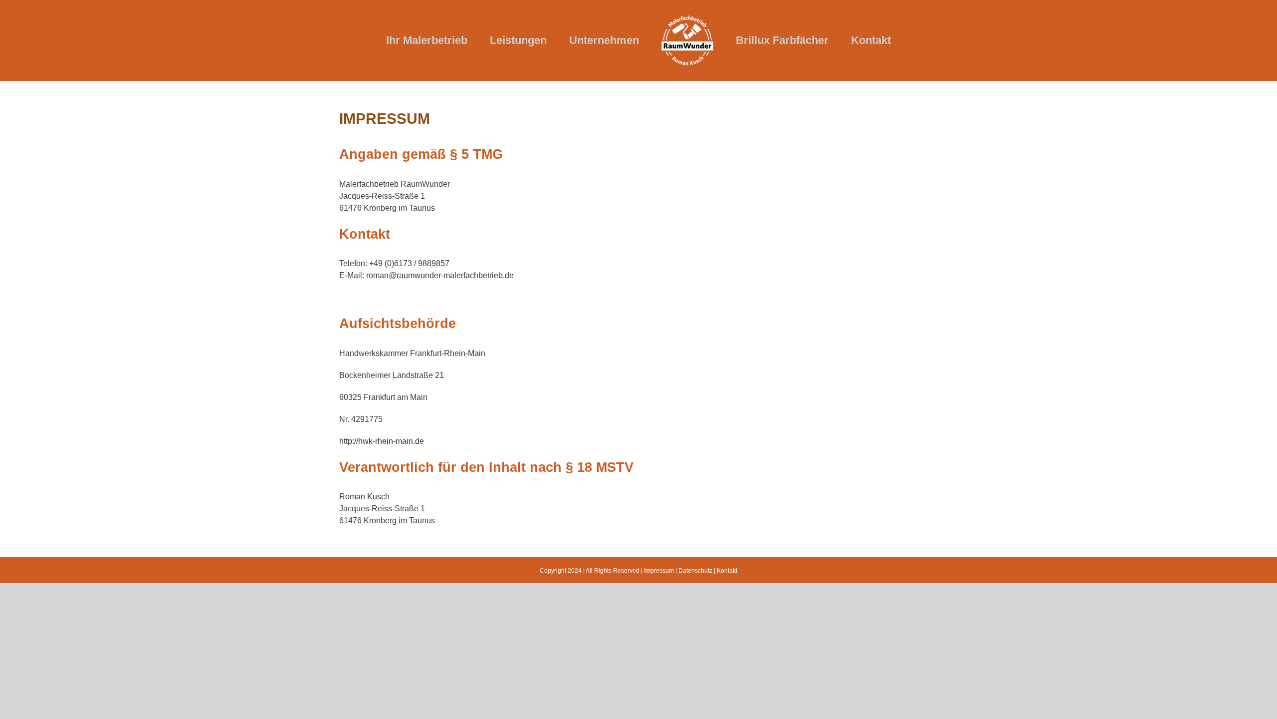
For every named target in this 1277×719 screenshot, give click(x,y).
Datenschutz (695, 570)
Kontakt (727, 570)
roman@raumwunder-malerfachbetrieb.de (440, 275)
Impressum (659, 570)
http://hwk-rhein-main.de (381, 441)
